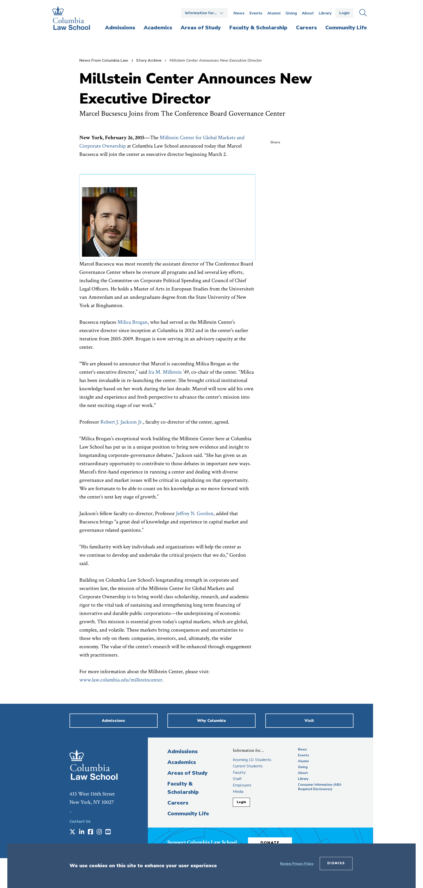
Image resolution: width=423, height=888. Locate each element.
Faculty (239, 772)
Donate (270, 842)
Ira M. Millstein (165, 372)
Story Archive (149, 60)
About (308, 13)
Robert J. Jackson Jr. (121, 422)
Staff (237, 779)
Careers (177, 803)
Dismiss (336, 863)
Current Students (248, 766)
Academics (181, 762)
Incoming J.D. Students (252, 759)
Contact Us (80, 821)
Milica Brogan (133, 322)
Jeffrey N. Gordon (194, 513)
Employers (242, 785)
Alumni (274, 13)
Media (238, 791)
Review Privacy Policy (297, 864)
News (239, 13)
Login (344, 13)
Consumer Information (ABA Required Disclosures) (319, 787)
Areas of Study (187, 773)
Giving (291, 13)
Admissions (182, 751)
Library (325, 13)
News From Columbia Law (103, 60)
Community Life (188, 813)
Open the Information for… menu (204, 13)
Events (255, 13)
